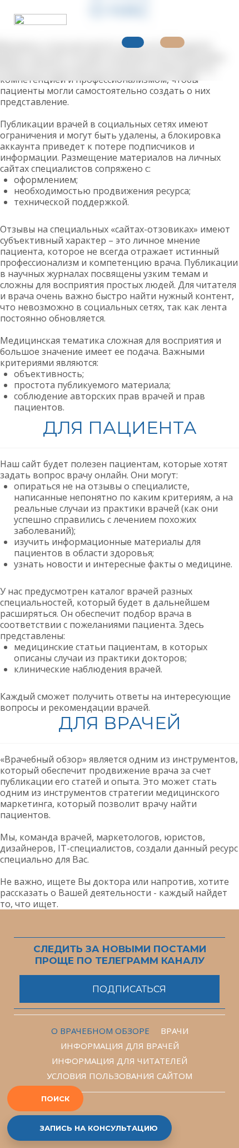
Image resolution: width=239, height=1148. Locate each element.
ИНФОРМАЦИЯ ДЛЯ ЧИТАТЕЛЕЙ (119, 1060)
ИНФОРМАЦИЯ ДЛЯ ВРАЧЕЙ (120, 1045)
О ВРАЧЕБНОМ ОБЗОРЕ (100, 1030)
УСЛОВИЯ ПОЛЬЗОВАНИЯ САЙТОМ (119, 1075)
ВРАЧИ (174, 1030)
